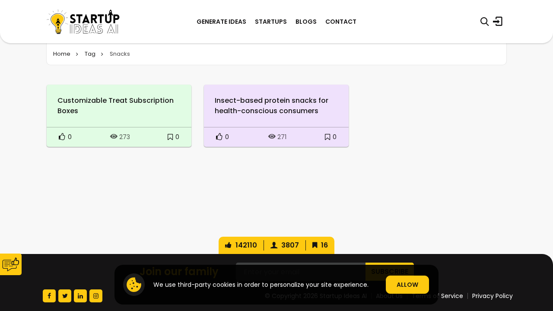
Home (61, 54)
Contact (340, 21)
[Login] (497, 21)
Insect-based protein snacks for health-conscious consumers (271, 105)
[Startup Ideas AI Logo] (537, 262)
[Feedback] (11, 264)
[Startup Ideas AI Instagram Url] (95, 295)
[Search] (484, 21)
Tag (90, 54)
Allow (407, 284)
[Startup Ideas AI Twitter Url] (64, 295)
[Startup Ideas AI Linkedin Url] (80, 295)
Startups (271, 21)
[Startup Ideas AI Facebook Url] (49, 295)
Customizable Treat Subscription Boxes (115, 105)
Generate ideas (221, 21)
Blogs (306, 21)
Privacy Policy (492, 296)
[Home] (83, 22)
